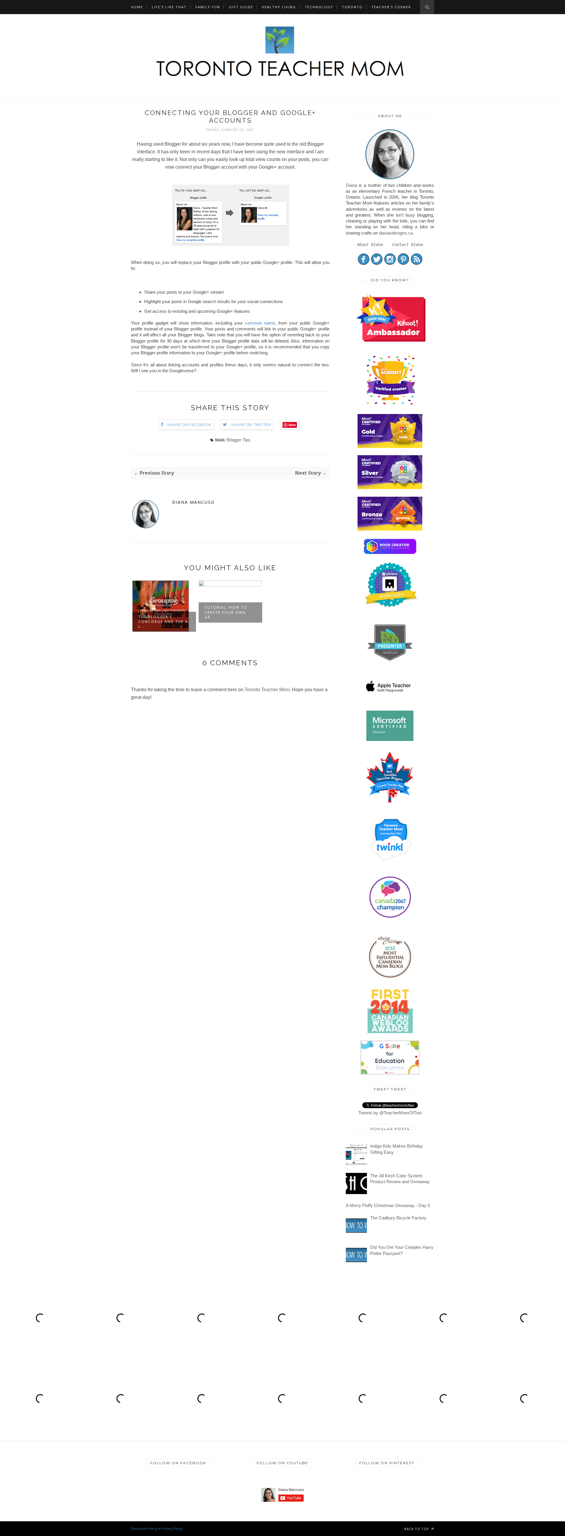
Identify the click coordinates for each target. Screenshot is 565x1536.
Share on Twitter (251, 425)
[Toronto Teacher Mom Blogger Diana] (390, 179)
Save (292, 425)
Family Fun (207, 7)
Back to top (417, 1529)
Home (137, 7)
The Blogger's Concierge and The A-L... (164, 621)
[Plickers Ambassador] (391, 606)
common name (260, 322)
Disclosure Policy (144, 1528)
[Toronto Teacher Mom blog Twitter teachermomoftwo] (377, 263)
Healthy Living (279, 7)
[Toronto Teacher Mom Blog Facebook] (364, 263)
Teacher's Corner (391, 7)
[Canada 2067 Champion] (390, 919)
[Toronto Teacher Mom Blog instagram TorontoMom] (390, 263)
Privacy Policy (172, 1528)
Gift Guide (241, 7)
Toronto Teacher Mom (267, 689)
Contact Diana (407, 244)
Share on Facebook (189, 425)
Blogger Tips (238, 439)
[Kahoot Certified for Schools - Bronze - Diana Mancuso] (390, 528)
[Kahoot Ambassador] (391, 404)
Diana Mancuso (193, 502)
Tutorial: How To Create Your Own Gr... (226, 612)
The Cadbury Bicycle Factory (398, 1217)
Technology (319, 7)
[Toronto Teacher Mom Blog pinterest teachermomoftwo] (403, 263)
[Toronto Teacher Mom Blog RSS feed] (417, 263)
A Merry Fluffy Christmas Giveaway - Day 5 (388, 1205)
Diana (351, 185)
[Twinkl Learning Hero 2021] (391, 864)
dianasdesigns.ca (396, 232)
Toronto (352, 7)
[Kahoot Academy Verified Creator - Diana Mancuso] (391, 340)
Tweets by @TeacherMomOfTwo (390, 1112)
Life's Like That (169, 7)
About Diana (370, 244)
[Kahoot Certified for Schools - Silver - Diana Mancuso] (390, 487)
